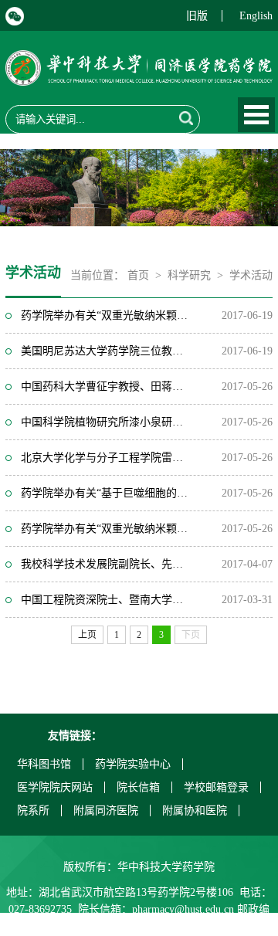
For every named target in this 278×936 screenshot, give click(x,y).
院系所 (33, 810)
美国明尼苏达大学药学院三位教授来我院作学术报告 (106, 351)
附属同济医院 (105, 810)
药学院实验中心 (133, 764)
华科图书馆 (44, 764)
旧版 (197, 16)
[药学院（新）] (139, 76)
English (256, 16)
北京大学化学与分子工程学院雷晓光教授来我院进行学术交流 (106, 457)
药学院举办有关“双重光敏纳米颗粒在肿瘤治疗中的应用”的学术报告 (106, 315)
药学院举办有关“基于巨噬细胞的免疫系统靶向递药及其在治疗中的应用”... (106, 493)
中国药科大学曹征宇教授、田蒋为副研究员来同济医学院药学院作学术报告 (106, 386)
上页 (87, 634)
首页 (138, 275)
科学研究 (189, 275)
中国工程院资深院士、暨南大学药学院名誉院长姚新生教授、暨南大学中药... (106, 599)
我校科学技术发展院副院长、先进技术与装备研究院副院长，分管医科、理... (106, 564)
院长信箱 (138, 787)
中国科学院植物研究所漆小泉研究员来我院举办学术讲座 (106, 422)
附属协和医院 (194, 810)
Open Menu (256, 114)
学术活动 (251, 275)
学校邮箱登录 (216, 787)
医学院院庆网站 (55, 787)
